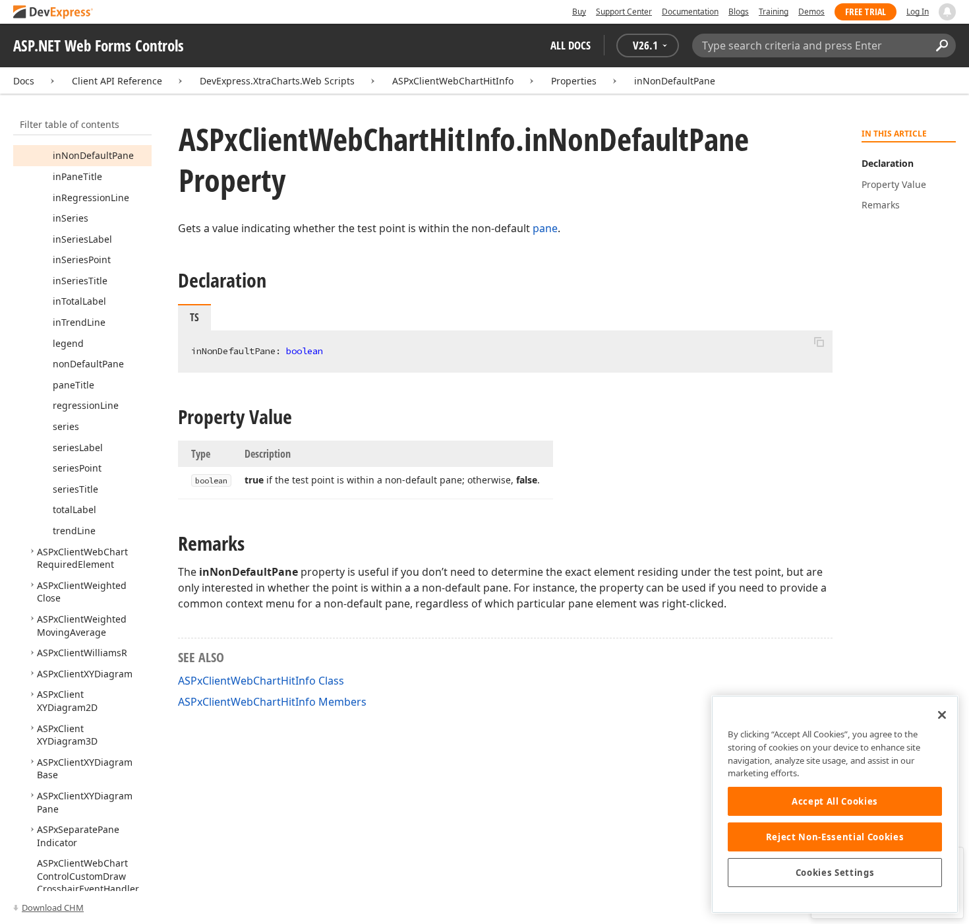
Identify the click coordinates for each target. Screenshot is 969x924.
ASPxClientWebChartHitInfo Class (261, 680)
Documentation (690, 11)
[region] (834, 804)
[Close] (941, 714)
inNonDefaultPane (674, 81)
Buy (579, 11)
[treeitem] (93, 155)
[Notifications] (947, 11)
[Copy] (818, 341)
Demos (811, 11)
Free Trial (865, 11)
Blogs (738, 11)
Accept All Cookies (835, 801)
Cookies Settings (835, 872)
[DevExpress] (53, 12)
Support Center (624, 11)
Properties (574, 81)
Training (773, 11)
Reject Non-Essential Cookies (835, 837)
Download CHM (53, 907)
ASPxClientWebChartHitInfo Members (272, 701)
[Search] (941, 45)
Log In (917, 11)
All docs (570, 45)
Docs (23, 81)
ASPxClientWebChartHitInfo (453, 81)
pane (545, 228)
